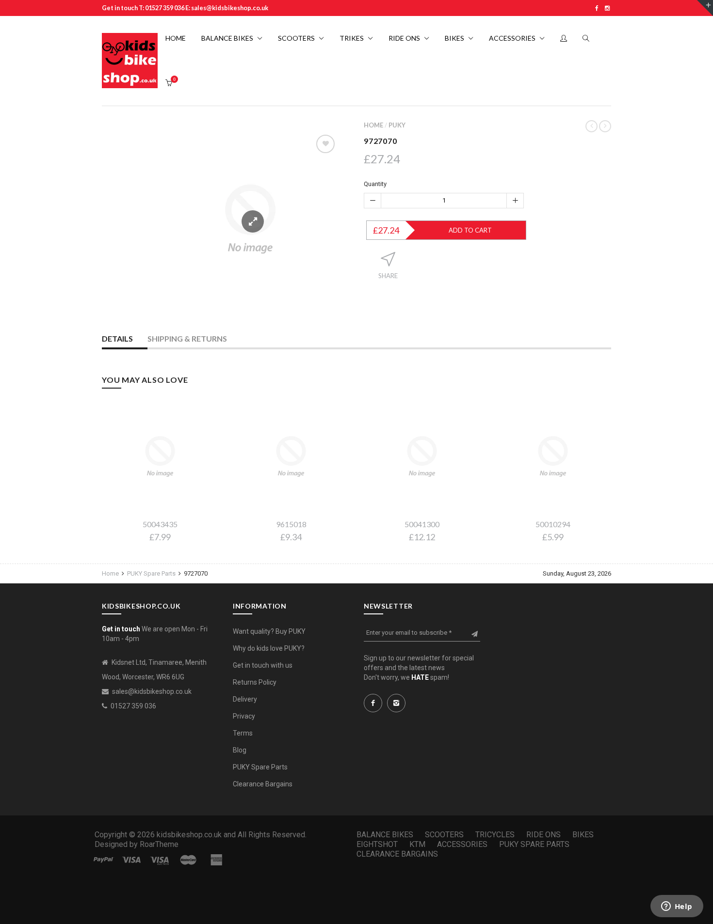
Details (117, 338)
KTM (417, 844)
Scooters (444, 834)
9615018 (291, 524)
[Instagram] (607, 8)
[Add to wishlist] (325, 144)
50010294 (552, 524)
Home (373, 125)
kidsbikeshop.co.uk (189, 834)
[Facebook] (597, 8)
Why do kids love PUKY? (269, 648)
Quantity (375, 184)
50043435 (160, 524)
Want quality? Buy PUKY (269, 631)
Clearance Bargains (262, 784)
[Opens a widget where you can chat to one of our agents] (676, 907)
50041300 (422, 524)
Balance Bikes (384, 834)
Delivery (245, 699)
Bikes (583, 834)
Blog (239, 750)
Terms (243, 733)
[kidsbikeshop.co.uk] (130, 61)
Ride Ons (543, 834)
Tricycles (495, 834)
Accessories (462, 844)
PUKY (397, 125)
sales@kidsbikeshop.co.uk (152, 691)
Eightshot (377, 844)
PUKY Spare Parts (151, 573)
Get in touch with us (262, 665)
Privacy (244, 716)
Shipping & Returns (187, 338)
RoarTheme (159, 844)
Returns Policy (254, 682)
